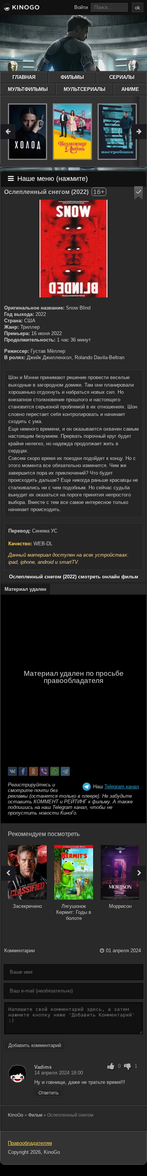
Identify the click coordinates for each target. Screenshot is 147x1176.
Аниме (130, 89)
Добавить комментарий (34, 1045)
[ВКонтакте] (12, 771)
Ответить (48, 1093)
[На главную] (21, 8)
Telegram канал (121, 786)
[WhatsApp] (54, 771)
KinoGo (15, 1115)
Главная (23, 77)
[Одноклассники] (33, 771)
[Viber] (44, 771)
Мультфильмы (28, 89)
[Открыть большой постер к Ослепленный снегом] (73, 248)
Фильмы (72, 77)
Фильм (35, 1115)
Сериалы (122, 77)
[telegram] (65, 771)
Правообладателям (30, 1143)
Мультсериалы (85, 89)
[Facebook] (23, 771)
